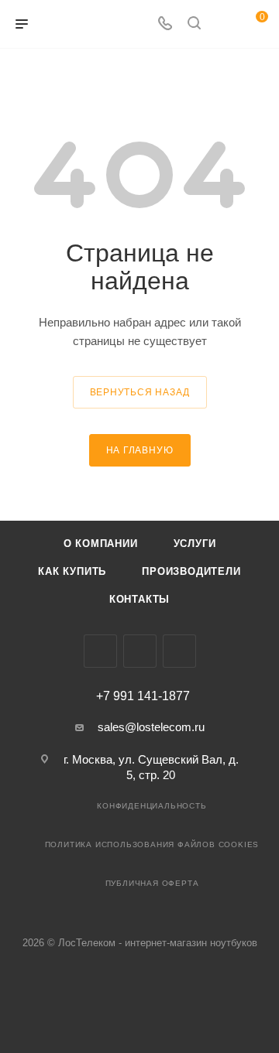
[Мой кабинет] (223, 24)
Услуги (195, 543)
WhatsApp (179, 651)
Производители (191, 571)
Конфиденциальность (151, 806)
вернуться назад (140, 392)
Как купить (72, 571)
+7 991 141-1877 (143, 696)
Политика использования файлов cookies (152, 844)
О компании (101, 543)
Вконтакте (100, 651)
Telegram (140, 651)
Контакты (139, 599)
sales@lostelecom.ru (151, 726)
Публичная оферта (152, 883)
